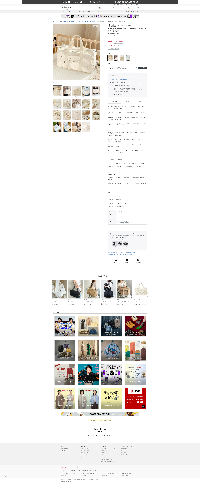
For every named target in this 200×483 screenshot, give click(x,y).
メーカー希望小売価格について (129, 254)
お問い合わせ (104, 454)
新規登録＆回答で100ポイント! (118, 4)
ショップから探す (85, 450)
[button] (76, 52)
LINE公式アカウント (125, 454)
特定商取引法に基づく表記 (106, 459)
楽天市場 (136, 4)
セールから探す (84, 454)
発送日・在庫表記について (113, 252)
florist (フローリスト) (65, 21)
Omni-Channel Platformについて (108, 461)
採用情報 (96, 479)
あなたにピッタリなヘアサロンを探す (68, 473)
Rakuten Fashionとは (105, 450)
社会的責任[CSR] (90, 479)
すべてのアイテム (85, 457)
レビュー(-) (140, 101)
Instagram (123, 452)
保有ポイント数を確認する (127, 473)
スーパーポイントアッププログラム (108, 448)
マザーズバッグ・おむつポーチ (91, 21)
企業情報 (62, 479)
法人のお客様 (104, 457)
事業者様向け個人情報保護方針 (80, 479)
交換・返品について (131, 252)
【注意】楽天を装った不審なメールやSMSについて (100, 420)
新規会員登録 (124, 448)
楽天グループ (129, 4)
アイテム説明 (114, 101)
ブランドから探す (85, 448)
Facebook (123, 450)
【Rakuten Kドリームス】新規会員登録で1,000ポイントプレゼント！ (84, 470)
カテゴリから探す (85, 452)
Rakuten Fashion (56, 21)
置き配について (123, 252)
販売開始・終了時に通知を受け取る (119, 79)
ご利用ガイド (104, 452)
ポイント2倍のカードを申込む (108, 473)
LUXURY (63, 450)
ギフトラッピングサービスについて (119, 239)
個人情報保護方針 (69, 479)
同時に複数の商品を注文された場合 (115, 254)
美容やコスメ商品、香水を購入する (89, 473)
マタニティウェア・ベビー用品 (77, 21)
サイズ (127, 101)
